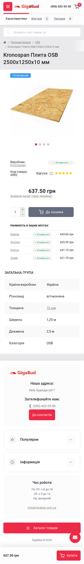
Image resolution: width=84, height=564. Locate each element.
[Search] (8, 32)
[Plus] (22, 209)
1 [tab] (36, 144)
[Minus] (22, 214)
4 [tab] (48, 144)
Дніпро (15, 242)
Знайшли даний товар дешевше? (31, 196)
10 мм (51, 308)
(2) (51, 173)
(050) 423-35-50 (61, 6)
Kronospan (18, 165)
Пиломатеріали (21, 42)
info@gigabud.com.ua (42, 507)
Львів (14, 258)
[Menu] (7, 6)
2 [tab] (40, 144)
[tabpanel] (42, 105)
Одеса (14, 250)
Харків (14, 234)
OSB (37, 42)
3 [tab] (44, 144)
